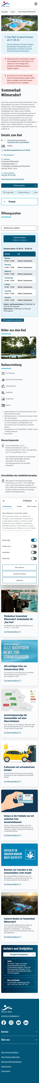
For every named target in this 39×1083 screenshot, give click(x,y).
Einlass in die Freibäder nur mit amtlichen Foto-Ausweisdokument (19, 819)
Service (4, 1031)
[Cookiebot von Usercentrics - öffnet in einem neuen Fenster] (24, 501)
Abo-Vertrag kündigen (9, 1052)
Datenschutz (6, 1066)
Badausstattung (23, 192)
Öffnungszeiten (8, 192)
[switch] (34, 546)
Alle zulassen (19, 567)
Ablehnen (19, 580)
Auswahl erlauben (19, 574)
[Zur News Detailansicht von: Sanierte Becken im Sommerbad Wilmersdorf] (19, 903)
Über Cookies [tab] (32, 506)
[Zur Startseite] (5, 4)
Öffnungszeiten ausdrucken (12, 320)
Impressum (5, 1071)
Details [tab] (19, 506)
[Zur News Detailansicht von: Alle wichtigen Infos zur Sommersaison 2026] (19, 651)
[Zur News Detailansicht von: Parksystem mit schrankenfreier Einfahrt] (19, 752)
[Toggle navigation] (36, 4)
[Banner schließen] (36, 501)
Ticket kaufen (19, 185)
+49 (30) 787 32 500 (8, 175)
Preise (12, 201)
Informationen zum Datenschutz (12, 179)
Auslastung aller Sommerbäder (18, 142)
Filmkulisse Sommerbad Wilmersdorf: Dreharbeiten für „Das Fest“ (18, 619)
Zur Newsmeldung (11, 632)
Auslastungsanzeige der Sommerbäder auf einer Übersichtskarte (15, 718)
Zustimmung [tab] (6, 506)
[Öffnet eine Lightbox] (18, 348)
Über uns (5, 1039)
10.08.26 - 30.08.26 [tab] (19, 238)
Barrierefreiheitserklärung (11, 1062)
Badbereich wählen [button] (12, 228)
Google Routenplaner (19, 954)
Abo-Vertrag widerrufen (10, 1057)
